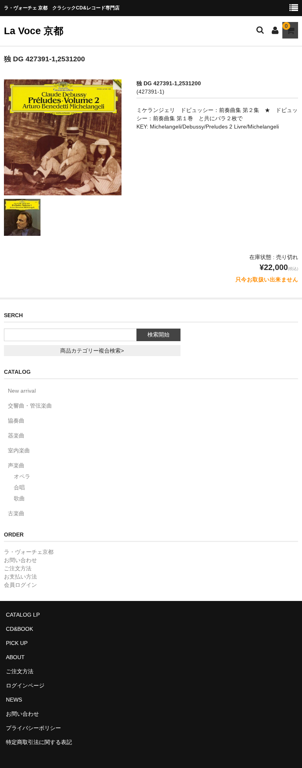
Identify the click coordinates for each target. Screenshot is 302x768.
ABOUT (15, 657)
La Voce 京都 (33, 30)
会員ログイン (20, 585)
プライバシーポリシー (33, 728)
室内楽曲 (19, 450)
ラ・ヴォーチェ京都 (28, 552)
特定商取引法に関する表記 (39, 742)
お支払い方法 (20, 576)
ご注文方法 (17, 568)
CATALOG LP (23, 615)
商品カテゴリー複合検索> (92, 350)
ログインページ (25, 685)
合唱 (19, 487)
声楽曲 (16, 465)
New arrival (22, 391)
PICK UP (17, 643)
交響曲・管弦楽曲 (30, 405)
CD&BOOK (19, 629)
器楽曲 (16, 435)
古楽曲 (16, 513)
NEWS (14, 699)
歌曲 (19, 498)
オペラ (22, 476)
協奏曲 (16, 420)
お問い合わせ (20, 560)
